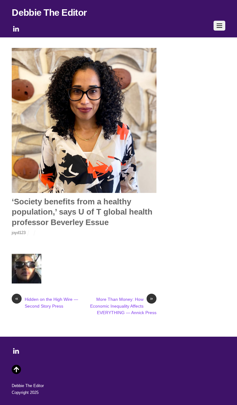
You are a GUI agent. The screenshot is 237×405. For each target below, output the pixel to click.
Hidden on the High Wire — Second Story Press (46, 302)
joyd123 (19, 232)
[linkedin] (16, 27)
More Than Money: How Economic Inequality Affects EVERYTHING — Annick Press (123, 305)
